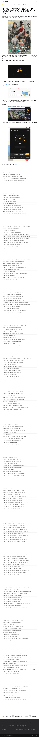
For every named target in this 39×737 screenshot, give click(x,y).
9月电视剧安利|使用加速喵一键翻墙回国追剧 (9, 364)
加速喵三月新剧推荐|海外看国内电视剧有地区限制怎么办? (11, 248)
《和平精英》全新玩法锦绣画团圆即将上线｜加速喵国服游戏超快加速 (13, 296)
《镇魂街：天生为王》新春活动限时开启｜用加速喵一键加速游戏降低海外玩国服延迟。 (16, 273)
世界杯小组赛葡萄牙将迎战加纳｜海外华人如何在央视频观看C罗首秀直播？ (14, 314)
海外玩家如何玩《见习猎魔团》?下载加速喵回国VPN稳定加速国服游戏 (13, 504)
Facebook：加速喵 (32, 729)
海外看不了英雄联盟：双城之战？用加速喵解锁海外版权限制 (12, 601)
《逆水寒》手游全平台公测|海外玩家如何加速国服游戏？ (11, 174)
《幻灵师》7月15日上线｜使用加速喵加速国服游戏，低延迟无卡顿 (13, 391)
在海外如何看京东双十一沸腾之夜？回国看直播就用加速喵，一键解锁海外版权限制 (15, 607)
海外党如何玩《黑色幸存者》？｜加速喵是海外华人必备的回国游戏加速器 (14, 556)
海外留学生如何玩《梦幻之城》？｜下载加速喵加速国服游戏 (12, 568)
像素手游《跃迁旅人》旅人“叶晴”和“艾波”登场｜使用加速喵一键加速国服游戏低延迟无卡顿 (16, 304)
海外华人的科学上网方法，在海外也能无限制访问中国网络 (11, 671)
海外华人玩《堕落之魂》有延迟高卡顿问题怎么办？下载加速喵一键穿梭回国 (14, 479)
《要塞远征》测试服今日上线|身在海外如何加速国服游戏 (11, 368)
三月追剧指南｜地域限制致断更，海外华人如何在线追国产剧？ (12, 461)
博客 (4, 4)
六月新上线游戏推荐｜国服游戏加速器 (8, 411)
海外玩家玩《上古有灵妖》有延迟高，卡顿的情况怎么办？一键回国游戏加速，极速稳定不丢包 (17, 422)
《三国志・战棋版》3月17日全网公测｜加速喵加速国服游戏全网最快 (13, 232)
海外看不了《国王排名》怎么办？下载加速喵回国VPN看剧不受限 (12, 599)
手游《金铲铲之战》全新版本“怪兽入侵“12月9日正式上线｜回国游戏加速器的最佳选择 (15, 302)
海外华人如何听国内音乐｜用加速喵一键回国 (9, 642)
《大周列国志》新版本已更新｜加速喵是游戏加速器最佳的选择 (12, 209)
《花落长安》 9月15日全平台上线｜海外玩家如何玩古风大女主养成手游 (13, 360)
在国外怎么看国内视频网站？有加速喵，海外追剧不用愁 (11, 659)
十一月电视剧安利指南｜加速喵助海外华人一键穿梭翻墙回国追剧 (12, 329)
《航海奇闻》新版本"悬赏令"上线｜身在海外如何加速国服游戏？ (12, 341)
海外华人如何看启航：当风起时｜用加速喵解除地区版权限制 (12, 622)
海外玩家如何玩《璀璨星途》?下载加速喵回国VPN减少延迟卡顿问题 (13, 500)
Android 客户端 (4, 726)
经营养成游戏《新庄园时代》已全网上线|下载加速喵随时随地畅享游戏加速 (14, 180)
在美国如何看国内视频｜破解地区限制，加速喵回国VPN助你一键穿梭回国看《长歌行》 (16, 665)
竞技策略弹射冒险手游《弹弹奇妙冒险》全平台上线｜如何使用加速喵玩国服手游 (15, 310)
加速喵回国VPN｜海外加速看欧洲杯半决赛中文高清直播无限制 (12, 653)
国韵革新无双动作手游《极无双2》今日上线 (9, 337)
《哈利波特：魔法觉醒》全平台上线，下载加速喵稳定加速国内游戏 (13, 626)
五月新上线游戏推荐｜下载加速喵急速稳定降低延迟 (10, 432)
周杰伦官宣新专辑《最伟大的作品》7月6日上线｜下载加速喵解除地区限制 (14, 397)
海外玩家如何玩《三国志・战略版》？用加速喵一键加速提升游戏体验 (13, 438)
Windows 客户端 (4, 729)
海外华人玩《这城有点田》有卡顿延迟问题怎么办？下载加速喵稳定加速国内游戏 (15, 593)
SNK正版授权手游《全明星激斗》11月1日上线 (10, 331)
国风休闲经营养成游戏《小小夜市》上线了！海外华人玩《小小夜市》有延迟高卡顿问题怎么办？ (17, 238)
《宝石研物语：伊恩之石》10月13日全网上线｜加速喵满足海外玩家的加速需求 (14, 345)
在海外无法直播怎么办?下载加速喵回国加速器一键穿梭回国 (11, 455)
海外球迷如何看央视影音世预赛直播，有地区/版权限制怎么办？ (12, 657)
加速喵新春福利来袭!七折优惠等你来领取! (9, 275)
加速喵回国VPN (8, 84)
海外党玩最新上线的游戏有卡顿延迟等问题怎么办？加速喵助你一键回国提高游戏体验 (15, 638)
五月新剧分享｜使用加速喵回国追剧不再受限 (9, 201)
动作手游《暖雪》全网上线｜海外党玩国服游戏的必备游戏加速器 (12, 298)
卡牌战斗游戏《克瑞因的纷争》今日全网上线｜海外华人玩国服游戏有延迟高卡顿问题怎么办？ (17, 259)
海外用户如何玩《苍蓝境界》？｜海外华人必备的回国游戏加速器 (12, 574)
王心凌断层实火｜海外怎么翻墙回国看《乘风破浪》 (10, 424)
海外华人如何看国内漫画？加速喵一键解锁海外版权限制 (11, 634)
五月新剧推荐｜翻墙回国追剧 (7, 434)
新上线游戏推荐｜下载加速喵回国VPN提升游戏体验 (10, 457)
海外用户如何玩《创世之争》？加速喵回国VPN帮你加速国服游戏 (12, 537)
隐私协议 (10, 726)
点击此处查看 (16, 164)
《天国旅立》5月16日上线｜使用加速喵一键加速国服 (11, 195)
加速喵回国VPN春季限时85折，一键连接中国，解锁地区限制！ (12, 459)
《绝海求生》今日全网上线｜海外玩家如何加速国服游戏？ (11, 228)
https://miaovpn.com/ (8, 85)
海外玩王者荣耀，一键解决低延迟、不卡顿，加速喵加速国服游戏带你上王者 (14, 640)
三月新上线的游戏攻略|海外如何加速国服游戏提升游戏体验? (12, 246)
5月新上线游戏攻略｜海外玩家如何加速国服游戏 (10, 203)
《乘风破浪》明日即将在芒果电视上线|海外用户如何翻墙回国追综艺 (13, 426)
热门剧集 (24, 4)
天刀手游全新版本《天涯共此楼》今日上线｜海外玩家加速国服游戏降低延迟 (14, 430)
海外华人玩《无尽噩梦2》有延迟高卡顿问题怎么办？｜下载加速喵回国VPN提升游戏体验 (16, 562)
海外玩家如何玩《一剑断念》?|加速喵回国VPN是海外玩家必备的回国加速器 (14, 527)
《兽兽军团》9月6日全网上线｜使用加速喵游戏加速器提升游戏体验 (13, 362)
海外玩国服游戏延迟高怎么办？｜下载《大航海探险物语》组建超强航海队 (14, 356)
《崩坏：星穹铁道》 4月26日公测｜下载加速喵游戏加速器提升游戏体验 (13, 207)
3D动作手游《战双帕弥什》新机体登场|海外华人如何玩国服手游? (12, 263)
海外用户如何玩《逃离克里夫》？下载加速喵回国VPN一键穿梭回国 (13, 512)
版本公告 (19, 4)
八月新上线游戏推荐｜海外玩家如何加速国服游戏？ (10, 378)
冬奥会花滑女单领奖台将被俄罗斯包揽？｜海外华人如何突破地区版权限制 (14, 473)
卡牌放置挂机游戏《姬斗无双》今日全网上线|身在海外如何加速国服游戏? (14, 240)
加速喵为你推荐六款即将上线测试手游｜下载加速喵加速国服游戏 (12, 467)
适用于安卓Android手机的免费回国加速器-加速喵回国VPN (11, 667)
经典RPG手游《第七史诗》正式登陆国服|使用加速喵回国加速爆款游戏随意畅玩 (14, 178)
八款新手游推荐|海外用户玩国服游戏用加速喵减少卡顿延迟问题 (12, 597)
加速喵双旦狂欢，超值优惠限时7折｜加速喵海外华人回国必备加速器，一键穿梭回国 (15, 531)
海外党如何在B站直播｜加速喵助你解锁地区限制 (10, 644)
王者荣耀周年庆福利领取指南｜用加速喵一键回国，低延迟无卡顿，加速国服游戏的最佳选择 (16, 609)
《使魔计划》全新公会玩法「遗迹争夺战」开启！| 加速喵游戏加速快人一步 (14, 267)
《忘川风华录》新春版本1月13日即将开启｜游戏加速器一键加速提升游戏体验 (14, 277)
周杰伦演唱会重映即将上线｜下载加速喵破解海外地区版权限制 (12, 428)
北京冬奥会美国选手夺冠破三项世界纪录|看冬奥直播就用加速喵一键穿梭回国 (14, 465)
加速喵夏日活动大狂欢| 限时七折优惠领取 (9, 395)
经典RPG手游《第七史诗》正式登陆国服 (9, 199)
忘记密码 (13, 726)
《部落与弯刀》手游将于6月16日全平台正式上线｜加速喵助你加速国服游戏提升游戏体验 (16, 407)
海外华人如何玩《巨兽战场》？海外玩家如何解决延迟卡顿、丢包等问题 (13, 490)
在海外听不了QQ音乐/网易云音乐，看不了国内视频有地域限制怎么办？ (13, 697)
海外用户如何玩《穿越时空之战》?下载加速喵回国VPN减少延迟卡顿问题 (13, 494)
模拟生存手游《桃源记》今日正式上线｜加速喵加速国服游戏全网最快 (13, 333)
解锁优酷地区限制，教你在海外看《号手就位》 (10, 663)
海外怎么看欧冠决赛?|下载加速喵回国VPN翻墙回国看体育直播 (12, 444)
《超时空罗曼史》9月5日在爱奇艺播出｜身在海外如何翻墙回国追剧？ (13, 366)
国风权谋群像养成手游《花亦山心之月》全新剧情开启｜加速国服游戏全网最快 (14, 261)
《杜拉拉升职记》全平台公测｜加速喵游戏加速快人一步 (11, 279)
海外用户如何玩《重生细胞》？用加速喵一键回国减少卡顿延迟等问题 (13, 533)
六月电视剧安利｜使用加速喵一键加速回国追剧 (10, 184)
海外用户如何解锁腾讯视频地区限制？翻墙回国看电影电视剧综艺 (12, 372)
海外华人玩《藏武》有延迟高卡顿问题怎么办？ (10, 250)
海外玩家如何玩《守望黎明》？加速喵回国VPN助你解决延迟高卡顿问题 (13, 543)
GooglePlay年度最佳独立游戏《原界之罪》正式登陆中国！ (11, 217)
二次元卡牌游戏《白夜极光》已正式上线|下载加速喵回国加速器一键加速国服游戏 (15, 182)
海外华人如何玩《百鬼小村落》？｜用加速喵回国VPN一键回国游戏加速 (13, 566)
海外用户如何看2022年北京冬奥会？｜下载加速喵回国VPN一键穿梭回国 (13, 475)
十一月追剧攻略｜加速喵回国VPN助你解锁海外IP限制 (11, 589)
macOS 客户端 (4, 728)
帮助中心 (13, 728)
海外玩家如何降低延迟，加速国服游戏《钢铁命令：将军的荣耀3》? (13, 595)
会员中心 (13, 725)
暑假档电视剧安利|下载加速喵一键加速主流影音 (10, 401)
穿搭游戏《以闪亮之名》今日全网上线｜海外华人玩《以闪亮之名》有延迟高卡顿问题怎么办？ (17, 226)
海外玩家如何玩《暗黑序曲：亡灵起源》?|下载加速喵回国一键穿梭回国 (13, 523)
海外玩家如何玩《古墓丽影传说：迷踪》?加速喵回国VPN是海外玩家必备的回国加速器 (15, 502)
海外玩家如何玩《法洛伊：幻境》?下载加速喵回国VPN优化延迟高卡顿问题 (14, 506)
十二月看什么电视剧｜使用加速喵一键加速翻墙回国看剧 (11, 308)
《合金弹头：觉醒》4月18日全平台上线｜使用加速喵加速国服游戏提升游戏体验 (15, 213)
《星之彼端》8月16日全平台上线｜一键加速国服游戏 (11, 376)
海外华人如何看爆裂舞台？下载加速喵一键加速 (10, 636)
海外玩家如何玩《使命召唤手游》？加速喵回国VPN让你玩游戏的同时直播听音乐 (15, 545)
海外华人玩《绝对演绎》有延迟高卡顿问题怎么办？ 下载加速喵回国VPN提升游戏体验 (15, 535)
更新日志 (10, 728)
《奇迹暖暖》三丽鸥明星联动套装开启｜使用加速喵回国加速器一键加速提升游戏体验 (15, 242)
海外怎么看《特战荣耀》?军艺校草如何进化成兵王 (10, 446)
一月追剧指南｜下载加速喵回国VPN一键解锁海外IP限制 (11, 488)
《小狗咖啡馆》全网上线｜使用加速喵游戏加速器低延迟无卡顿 (12, 265)
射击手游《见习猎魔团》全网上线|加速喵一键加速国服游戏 (11, 306)
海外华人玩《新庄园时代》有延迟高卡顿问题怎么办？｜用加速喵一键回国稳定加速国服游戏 (16, 560)
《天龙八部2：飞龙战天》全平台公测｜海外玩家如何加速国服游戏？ (13, 215)
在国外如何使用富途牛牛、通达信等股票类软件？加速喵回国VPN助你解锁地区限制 (15, 655)
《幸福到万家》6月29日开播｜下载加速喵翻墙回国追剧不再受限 (12, 405)
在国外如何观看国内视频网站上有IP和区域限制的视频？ (11, 673)
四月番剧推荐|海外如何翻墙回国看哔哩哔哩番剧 (10, 442)
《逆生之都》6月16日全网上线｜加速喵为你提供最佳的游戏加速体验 (13, 409)
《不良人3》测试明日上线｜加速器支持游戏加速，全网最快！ (12, 403)
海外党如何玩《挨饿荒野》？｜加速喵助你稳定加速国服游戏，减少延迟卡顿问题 (15, 558)
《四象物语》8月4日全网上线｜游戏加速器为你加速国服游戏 (12, 380)
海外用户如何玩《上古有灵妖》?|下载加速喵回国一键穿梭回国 (12, 521)
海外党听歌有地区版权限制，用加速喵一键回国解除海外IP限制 (12, 630)
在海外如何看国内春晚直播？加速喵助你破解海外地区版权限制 (12, 471)
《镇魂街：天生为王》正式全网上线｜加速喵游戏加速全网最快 (12, 294)
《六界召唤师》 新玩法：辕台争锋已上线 (9, 343)
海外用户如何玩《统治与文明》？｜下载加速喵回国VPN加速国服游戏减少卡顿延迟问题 (16, 570)
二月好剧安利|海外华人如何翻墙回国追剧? (9, 271)
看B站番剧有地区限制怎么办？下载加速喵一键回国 (10, 624)
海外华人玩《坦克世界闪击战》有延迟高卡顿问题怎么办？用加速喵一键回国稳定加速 (15, 554)
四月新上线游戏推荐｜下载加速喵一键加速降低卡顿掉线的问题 (12, 440)
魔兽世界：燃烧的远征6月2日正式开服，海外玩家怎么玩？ (11, 692)
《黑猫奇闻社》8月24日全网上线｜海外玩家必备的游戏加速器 (12, 370)
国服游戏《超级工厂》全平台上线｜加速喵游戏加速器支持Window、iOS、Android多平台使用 (17, 358)
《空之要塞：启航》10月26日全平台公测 (9, 335)
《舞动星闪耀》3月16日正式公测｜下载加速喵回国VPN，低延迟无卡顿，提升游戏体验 (16, 234)
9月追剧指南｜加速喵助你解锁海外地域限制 (9, 632)
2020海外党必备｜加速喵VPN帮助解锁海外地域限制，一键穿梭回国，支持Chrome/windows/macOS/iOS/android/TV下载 (20, 669)
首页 (10, 4)
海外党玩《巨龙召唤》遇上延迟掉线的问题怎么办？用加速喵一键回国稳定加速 (14, 572)
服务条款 (10, 725)
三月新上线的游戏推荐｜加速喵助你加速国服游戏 (10, 463)
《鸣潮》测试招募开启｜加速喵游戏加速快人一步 (10, 230)
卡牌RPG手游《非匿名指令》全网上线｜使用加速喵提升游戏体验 (12, 312)
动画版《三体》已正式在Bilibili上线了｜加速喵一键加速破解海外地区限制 (13, 300)
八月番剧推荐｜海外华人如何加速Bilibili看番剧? (10, 374)
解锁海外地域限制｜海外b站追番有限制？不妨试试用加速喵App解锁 (13, 675)
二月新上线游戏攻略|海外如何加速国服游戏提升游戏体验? (11, 269)
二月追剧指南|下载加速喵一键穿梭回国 (8, 469)
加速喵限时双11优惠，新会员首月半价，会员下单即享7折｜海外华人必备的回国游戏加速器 (16, 603)
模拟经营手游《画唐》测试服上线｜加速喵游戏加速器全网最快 (12, 205)
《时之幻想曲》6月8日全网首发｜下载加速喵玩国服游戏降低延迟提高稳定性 (14, 413)
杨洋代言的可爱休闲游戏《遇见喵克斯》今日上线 (10, 193)
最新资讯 (15, 4)
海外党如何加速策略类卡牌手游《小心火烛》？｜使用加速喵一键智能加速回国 (14, 281)
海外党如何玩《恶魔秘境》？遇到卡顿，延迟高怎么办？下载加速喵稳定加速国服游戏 (15, 576)
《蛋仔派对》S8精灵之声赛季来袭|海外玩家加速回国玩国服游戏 (12, 244)
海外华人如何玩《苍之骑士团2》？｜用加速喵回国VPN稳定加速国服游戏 (14, 564)
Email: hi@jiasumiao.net (33, 724)
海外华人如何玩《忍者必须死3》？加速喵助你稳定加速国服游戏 (12, 477)
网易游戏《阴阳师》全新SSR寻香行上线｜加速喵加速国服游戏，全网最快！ (14, 339)
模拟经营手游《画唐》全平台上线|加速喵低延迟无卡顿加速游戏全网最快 (13, 292)
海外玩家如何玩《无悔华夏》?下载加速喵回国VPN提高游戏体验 (12, 498)
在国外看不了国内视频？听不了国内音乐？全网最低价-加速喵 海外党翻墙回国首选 (15, 699)
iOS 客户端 (3, 725)
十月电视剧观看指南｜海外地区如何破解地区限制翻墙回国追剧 (12, 347)
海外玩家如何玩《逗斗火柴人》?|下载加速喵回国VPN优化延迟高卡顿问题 (14, 525)
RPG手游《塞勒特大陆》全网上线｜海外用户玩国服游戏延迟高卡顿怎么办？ (14, 211)
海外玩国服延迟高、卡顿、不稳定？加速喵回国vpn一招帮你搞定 (12, 688)
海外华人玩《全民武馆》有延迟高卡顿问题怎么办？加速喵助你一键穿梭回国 (14, 492)
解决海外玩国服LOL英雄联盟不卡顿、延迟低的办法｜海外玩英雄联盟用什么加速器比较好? (16, 686)
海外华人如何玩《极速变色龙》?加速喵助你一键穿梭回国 (11, 508)
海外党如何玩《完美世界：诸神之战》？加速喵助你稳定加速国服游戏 (13, 510)
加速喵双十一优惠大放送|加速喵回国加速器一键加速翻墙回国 (12, 327)
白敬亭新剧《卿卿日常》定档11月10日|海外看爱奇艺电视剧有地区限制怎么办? (14, 325)
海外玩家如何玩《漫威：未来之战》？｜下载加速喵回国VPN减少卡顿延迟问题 (14, 541)
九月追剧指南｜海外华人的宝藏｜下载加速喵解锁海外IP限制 (12, 628)
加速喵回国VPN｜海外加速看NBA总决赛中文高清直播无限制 (12, 651)
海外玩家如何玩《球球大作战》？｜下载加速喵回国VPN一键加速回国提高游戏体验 (15, 539)
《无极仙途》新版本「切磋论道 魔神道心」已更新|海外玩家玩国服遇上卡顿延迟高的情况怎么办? (17, 236)
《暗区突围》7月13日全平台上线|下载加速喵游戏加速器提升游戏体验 (13, 393)
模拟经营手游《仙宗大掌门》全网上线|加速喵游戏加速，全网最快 (12, 176)
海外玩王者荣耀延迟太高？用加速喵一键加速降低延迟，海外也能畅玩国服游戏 (14, 690)
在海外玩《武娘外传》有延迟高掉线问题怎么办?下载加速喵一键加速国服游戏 (14, 436)
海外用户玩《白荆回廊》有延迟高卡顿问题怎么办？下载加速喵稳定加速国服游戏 (15, 529)
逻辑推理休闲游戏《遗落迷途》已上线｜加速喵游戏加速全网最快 (12, 197)
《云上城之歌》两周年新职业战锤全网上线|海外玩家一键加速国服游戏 (13, 399)
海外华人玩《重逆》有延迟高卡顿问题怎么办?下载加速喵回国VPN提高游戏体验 (14, 496)
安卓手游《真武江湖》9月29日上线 (8, 349)
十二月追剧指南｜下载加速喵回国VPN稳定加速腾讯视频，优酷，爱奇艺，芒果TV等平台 (16, 587)
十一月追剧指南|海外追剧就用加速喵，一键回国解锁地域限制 (12, 605)
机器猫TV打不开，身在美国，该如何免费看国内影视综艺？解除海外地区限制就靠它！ (15, 661)
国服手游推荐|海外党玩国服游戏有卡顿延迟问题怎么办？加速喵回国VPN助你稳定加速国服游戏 (17, 591)
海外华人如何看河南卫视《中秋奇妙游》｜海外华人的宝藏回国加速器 (13, 620)
